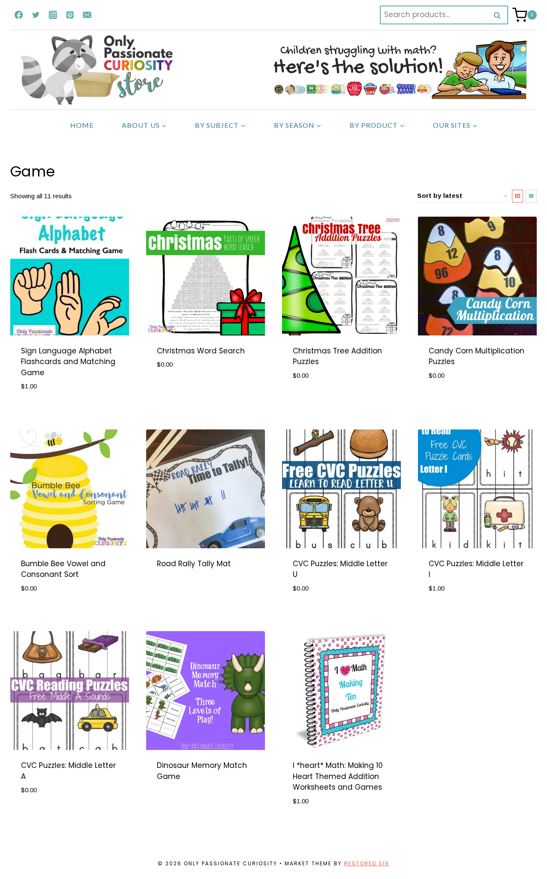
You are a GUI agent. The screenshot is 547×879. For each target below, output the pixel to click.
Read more (176, 591)
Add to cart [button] (43, 412)
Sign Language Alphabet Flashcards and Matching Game (68, 362)
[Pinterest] (70, 14)
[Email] (87, 14)
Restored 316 (366, 863)
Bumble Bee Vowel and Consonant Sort (63, 569)
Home (82, 125)
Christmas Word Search (201, 351)
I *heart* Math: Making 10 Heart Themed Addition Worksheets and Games (338, 776)
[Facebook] (18, 14)
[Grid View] (517, 196)
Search (500, 15)
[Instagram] (52, 14)
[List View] (531, 196)
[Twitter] (35, 14)
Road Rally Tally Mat (194, 564)
